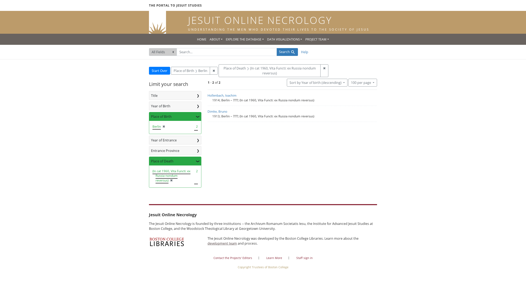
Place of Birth (161, 116)
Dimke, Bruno (217, 111)
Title (154, 95)
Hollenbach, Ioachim (222, 95)
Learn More (274, 258)
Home (201, 39)
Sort (315, 82)
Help (304, 52)
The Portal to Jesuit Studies (175, 5)
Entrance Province (165, 150)
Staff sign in (304, 258)
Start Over (159, 70)
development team (222, 243)
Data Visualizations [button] (283, 39)
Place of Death (162, 161)
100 (361, 82)
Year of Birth (160, 106)
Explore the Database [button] (243, 39)
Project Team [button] (315, 39)
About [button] (215, 39)
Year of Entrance (164, 140)
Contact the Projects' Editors (232, 258)
